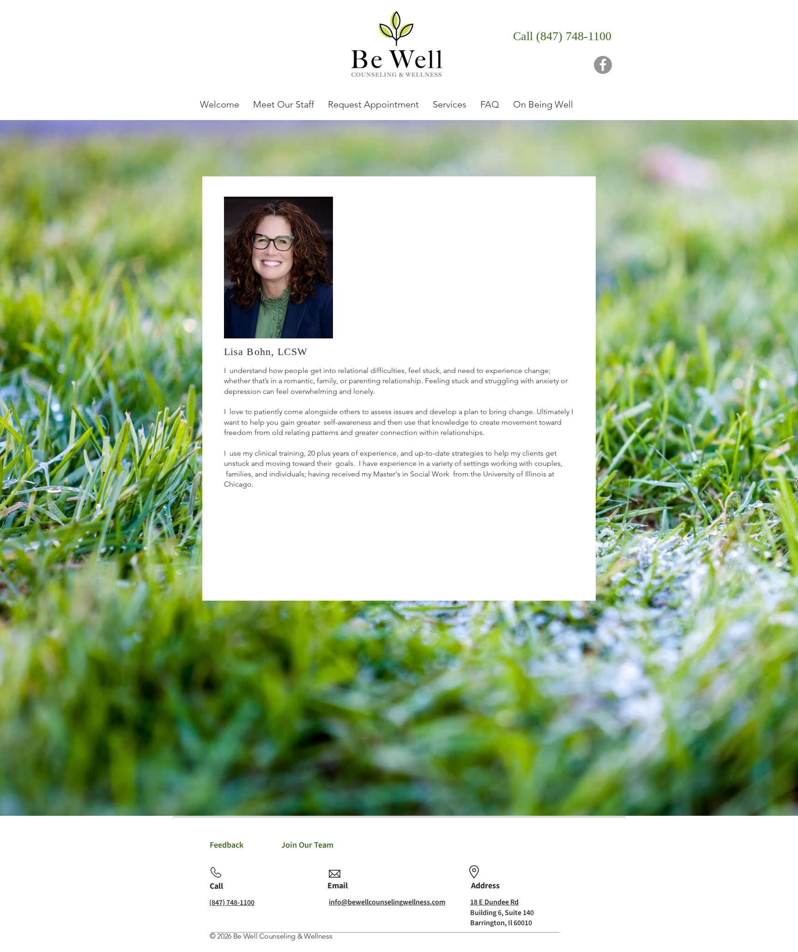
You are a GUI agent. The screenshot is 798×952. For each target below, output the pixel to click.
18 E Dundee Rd (494, 902)
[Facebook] (603, 65)
